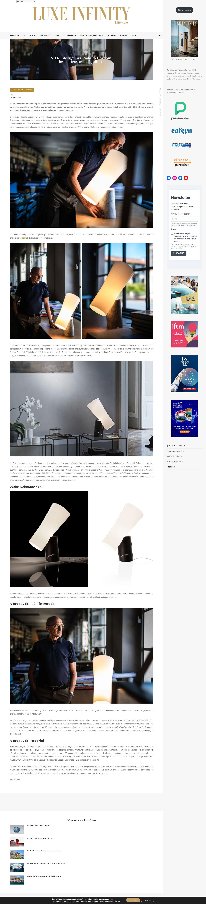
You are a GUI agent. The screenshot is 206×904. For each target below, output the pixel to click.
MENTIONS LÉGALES (175, 456)
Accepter (133, 900)
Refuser (147, 900)
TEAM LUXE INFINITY (175, 451)
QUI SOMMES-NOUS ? (176, 446)
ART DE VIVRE (17, 90)
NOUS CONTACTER (175, 462)
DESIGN (29, 90)
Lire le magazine (184, 10)
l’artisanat (23, 238)
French (21, 1)
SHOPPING (171, 467)
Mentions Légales (113, 901)
